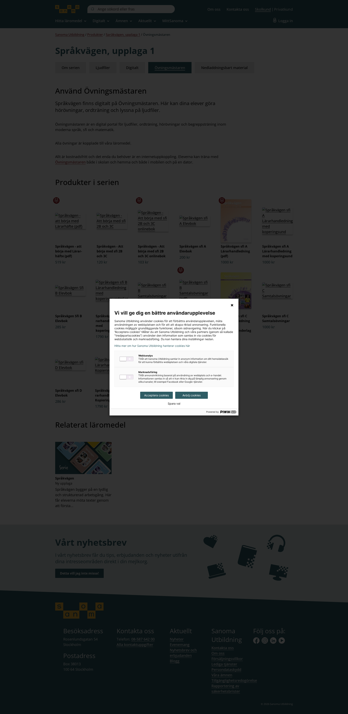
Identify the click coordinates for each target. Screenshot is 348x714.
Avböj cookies (191, 395)
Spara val (174, 403)
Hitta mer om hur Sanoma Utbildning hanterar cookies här (152, 345)
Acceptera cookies (156, 395)
